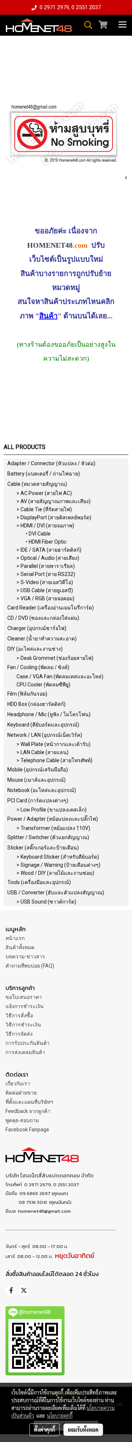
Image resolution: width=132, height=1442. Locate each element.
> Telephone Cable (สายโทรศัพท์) (54, 760)
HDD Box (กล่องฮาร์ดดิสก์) (36, 704)
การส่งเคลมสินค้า (25, 1052)
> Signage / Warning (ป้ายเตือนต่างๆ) (58, 865)
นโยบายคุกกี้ (60, 1415)
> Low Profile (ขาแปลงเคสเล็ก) (51, 810)
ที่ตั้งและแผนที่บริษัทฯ (29, 1102)
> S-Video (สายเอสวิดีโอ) (44, 582)
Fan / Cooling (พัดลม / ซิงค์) (38, 667)
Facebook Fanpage (27, 1129)
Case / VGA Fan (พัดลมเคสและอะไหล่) (59, 676)
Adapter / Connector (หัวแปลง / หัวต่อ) (51, 463)
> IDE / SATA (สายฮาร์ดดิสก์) (48, 550)
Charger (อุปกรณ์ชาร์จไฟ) (36, 628)
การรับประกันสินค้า (28, 1043)
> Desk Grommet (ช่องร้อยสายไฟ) (55, 658)
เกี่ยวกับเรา (18, 1083)
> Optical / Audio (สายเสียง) (47, 558)
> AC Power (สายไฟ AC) (44, 493)
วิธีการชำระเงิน (23, 1025)
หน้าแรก (15, 938)
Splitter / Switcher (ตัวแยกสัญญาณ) (48, 837)
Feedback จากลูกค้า (28, 1111)
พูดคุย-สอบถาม (22, 1120)
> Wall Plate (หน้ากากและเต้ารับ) (53, 744)
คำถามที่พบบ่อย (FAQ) (30, 966)
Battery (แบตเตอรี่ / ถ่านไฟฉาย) (43, 474)
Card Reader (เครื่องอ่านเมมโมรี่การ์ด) (50, 608)
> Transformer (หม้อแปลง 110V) (53, 828)
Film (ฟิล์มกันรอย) (27, 694)
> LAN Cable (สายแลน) (42, 752)
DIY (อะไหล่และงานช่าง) (35, 649)
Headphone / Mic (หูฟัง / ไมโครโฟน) (49, 714)
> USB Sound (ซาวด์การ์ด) (46, 902)
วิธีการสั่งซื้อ (19, 1015)
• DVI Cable (38, 534)
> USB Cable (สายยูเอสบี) (44, 590)
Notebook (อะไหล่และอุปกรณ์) (41, 790)
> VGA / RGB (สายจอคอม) (45, 598)
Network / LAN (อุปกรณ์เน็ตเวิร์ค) (44, 735)
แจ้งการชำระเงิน (25, 1006)
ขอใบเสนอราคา (24, 997)
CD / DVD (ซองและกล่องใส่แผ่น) (43, 618)
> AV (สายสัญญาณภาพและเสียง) (53, 501)
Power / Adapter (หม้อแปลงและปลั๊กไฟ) (52, 819)
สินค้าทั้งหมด (20, 947)
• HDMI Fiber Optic (46, 542)
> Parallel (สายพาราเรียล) (45, 566)
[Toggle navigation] (122, 25)
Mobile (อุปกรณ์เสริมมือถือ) (37, 770)
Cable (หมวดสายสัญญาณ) (37, 484)
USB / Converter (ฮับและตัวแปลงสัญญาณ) (55, 892)
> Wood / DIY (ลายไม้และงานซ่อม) (55, 873)
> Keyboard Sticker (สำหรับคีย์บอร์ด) (57, 857)
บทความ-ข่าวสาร (25, 956)
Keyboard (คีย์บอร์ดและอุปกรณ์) (43, 725)
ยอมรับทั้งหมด (83, 1429)
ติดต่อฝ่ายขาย (21, 1093)
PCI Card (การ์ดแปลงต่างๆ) (37, 800)
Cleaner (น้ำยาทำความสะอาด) (42, 639)
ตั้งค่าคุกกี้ (44, 1429)
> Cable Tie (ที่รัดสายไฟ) (44, 509)
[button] (85, 25)
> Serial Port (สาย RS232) (45, 574)
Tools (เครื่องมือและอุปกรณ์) (39, 882)
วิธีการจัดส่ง (19, 1034)
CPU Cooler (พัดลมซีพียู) (43, 685)
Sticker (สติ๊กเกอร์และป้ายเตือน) (43, 848)
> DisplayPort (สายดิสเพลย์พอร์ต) (53, 517)
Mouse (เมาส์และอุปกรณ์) (36, 780)
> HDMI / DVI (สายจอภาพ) (45, 526)
